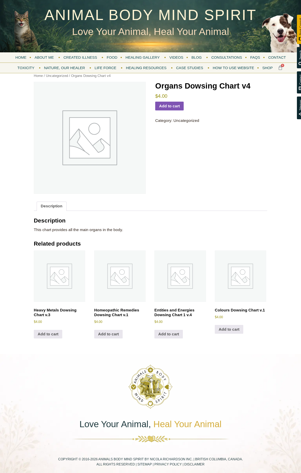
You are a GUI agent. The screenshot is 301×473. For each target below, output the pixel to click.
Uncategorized (57, 76)
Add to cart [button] (48, 334)
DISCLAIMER (194, 464)
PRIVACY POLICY (168, 464)
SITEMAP (144, 464)
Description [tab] (51, 206)
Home (38, 76)
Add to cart (169, 106)
